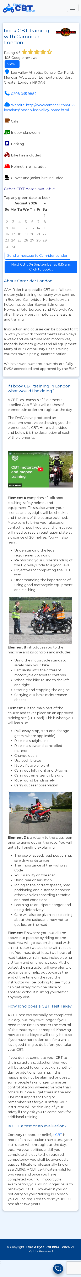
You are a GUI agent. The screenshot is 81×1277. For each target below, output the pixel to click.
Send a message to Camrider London (37, 256)
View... (12, 64)
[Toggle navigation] (73, 8)
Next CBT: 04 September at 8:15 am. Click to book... (41, 266)
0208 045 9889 (24, 94)
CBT (58, 1135)
